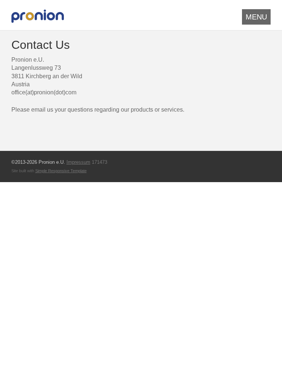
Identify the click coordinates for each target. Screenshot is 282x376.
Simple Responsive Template (61, 171)
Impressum (78, 162)
